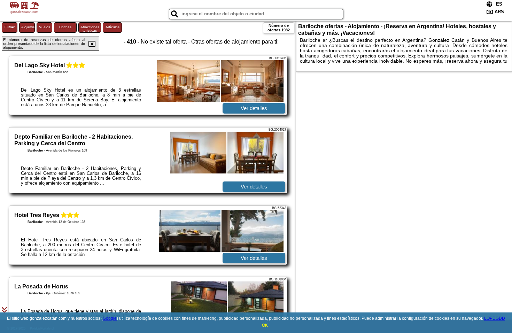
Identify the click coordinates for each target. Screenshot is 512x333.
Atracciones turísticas (89, 28)
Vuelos (44, 27)
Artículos (112, 27)
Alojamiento (28, 27)
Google (110, 318)
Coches (65, 27)
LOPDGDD (494, 318)
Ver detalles (254, 108)
